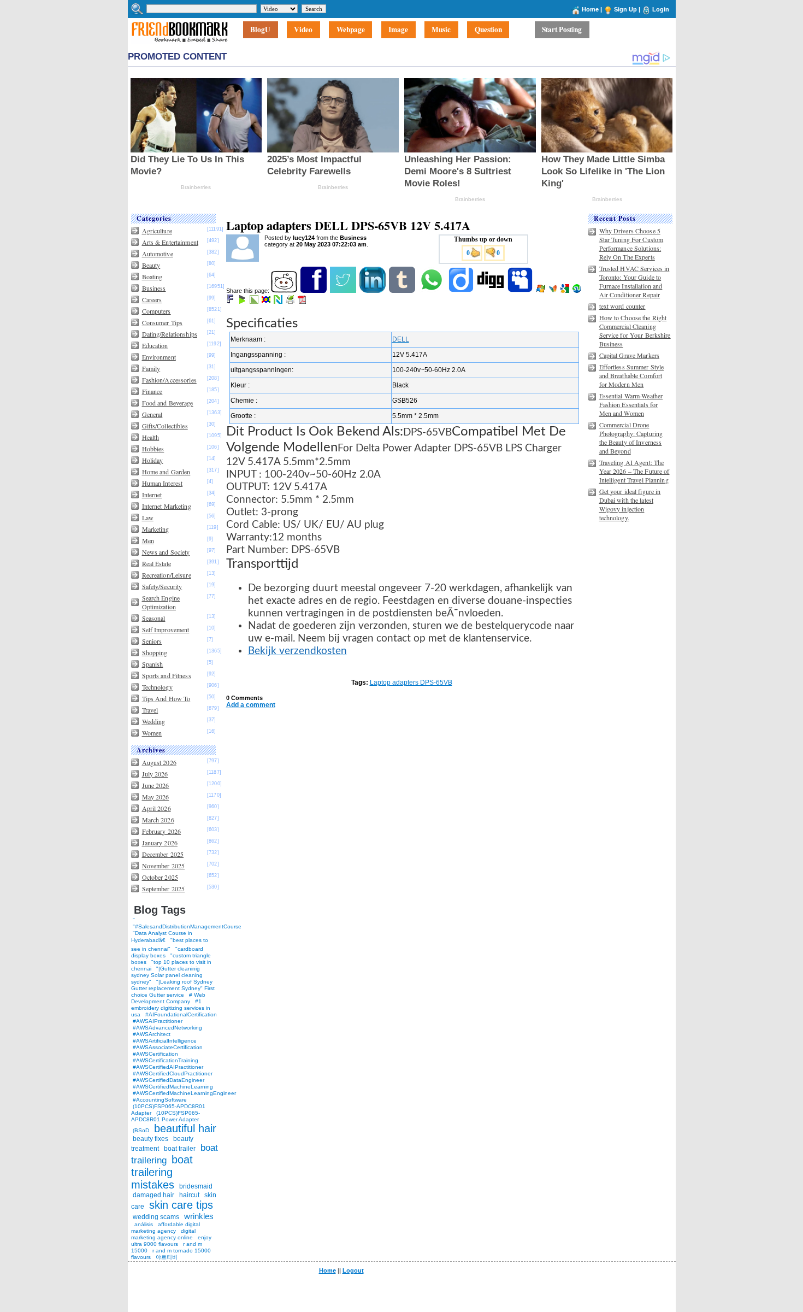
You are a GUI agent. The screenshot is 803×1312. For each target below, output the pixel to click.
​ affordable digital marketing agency (165, 1227)
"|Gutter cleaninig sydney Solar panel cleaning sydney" (167, 975)
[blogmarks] (243, 301)
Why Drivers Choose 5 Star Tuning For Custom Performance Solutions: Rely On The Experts (631, 243)
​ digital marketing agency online (163, 1234)
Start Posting (562, 30)
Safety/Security (162, 586)
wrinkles (199, 1216)
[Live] (541, 290)
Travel (150, 709)
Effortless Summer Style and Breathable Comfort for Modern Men (631, 375)
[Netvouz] (279, 301)
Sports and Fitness (166, 675)
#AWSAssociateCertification (168, 1047)
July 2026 (155, 773)
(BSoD (141, 1130)
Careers (152, 299)
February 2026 (161, 831)
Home (590, 9)
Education (155, 345)
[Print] (291, 301)
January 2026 (160, 842)
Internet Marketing (166, 506)
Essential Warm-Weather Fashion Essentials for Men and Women (631, 404)
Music (441, 30)
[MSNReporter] (553, 290)
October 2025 (160, 877)
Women (152, 732)
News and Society (166, 552)
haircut (189, 1195)
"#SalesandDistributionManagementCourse (187, 926)
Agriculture (157, 230)
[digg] (491, 290)
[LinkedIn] (373, 290)
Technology (157, 687)
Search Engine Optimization (161, 602)
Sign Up (625, 9)
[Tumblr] (403, 290)
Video (303, 30)
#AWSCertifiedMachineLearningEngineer (184, 1093)
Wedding (154, 721)
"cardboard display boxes (167, 952)
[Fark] (231, 301)
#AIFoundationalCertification (181, 1014)
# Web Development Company (168, 998)
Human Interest (162, 483)
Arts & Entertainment (170, 242)
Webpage (350, 30)
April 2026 (156, 808)
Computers (156, 311)
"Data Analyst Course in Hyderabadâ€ (161, 936)
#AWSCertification (155, 1054)
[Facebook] (314, 290)
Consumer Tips (162, 322)
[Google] (565, 290)
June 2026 (155, 785)
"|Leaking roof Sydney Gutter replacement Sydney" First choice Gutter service (173, 988)
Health (151, 437)
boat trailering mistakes (162, 1172)
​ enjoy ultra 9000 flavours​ (171, 1240)
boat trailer (180, 1148)
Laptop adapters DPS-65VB (411, 682)
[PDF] (303, 301)
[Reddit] (285, 290)
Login (660, 9)
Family (151, 368)
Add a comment (250, 705)
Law (147, 517)
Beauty (151, 265)
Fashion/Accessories (169, 379)
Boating (152, 276)
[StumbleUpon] (577, 290)
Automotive (157, 253)
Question (488, 30)
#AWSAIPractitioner (157, 1021)
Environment (159, 356)
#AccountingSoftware (160, 1100)
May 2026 (155, 796)
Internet (152, 494)
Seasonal (154, 618)
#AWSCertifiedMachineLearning (173, 1087)
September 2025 (163, 888)
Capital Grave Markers (629, 355)
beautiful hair (185, 1128)
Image (398, 30)
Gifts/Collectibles (165, 425)
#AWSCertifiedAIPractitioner (168, 1067)
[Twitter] (344, 290)
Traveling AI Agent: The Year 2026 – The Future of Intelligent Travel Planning (634, 471)
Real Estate (156, 563)
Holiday (152, 460)
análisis (143, 1224)
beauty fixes (150, 1139)
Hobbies (153, 448)
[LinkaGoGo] (267, 301)
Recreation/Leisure (166, 574)
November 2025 (163, 865)
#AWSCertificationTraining (165, 1060)
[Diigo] (462, 290)
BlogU (260, 30)
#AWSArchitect (151, 1034)
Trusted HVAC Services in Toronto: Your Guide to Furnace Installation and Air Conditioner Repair (634, 281)
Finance (152, 391)
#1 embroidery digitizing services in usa (170, 1007)
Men (148, 540)
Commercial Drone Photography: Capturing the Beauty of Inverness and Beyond (631, 437)
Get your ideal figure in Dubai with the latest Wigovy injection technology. (630, 504)
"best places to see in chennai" (169, 944)
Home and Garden (166, 471)
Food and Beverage (167, 402)
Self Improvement (166, 629)
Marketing (155, 529)
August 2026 (159, 762)
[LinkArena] (255, 301)
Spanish (152, 664)
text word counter (622, 306)
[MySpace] (521, 290)
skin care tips (181, 1205)
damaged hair (153, 1195)
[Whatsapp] (432, 290)
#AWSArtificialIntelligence (165, 1041)
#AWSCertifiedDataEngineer (168, 1080)
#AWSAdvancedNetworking (167, 1028)
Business (154, 288)
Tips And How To (166, 698)
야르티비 (167, 1257)
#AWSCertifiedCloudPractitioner (172, 1073)
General (152, 414)
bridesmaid (195, 1186)
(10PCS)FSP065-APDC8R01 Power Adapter (165, 1116)
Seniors (152, 641)
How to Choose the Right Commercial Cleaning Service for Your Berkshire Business (635, 330)
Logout (353, 1270)
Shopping (155, 652)
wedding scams (156, 1217)
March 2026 (158, 819)
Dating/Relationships (169, 334)
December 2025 (163, 854)
